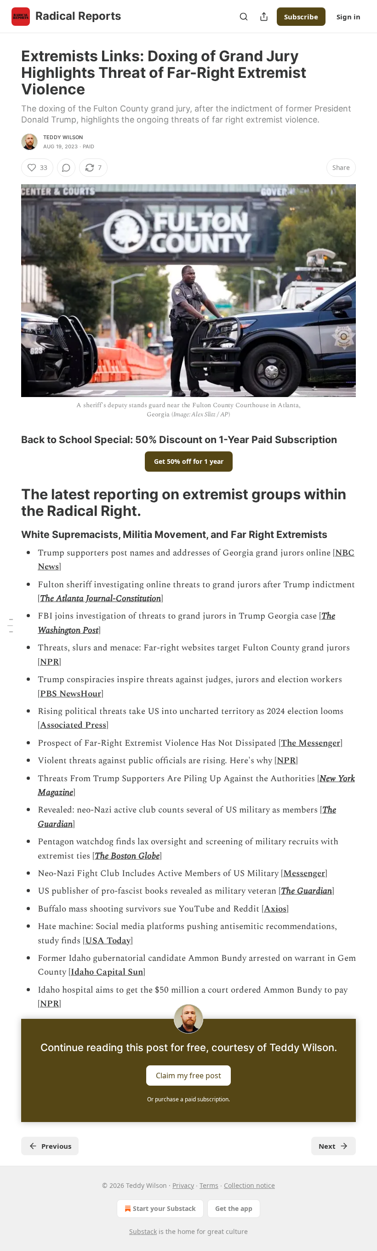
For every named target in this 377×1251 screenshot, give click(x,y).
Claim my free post (188, 1075)
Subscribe (301, 16)
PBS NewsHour (70, 694)
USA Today (108, 940)
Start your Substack (164, 1208)
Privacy (183, 1185)
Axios (275, 909)
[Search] (243, 16)
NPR (49, 662)
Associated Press (73, 725)
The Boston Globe (127, 856)
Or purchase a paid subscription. (188, 1099)
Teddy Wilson (63, 137)
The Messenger (310, 743)
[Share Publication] (264, 16)
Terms (209, 1185)
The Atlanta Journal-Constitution (100, 598)
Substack (143, 1231)
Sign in (348, 16)
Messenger (304, 873)
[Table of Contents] (10, 625)
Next (327, 1146)
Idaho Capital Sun (107, 972)
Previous (56, 1146)
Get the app (233, 1208)
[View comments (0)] (66, 167)
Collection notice (249, 1185)
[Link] (8, 439)
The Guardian (306, 891)
